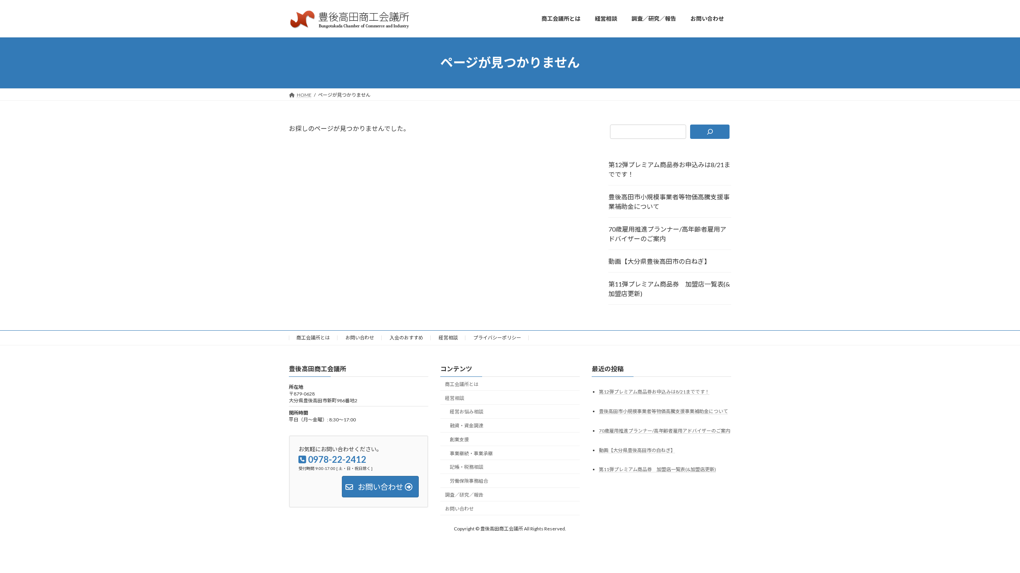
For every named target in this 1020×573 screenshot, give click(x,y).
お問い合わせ (359, 338)
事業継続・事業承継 (471, 453)
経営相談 (448, 338)
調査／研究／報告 (464, 495)
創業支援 (459, 439)
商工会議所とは (313, 338)
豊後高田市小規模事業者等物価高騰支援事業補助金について (669, 201)
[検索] (710, 132)
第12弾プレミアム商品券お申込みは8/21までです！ (669, 169)
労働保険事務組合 (469, 481)
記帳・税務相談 (466, 467)
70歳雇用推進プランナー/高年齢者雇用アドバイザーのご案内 (667, 233)
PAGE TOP (990, 548)
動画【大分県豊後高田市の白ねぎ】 (659, 261)
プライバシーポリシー (497, 338)
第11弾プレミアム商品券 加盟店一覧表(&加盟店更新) (669, 288)
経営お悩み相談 (466, 412)
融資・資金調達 (466, 426)
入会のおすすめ (406, 338)
